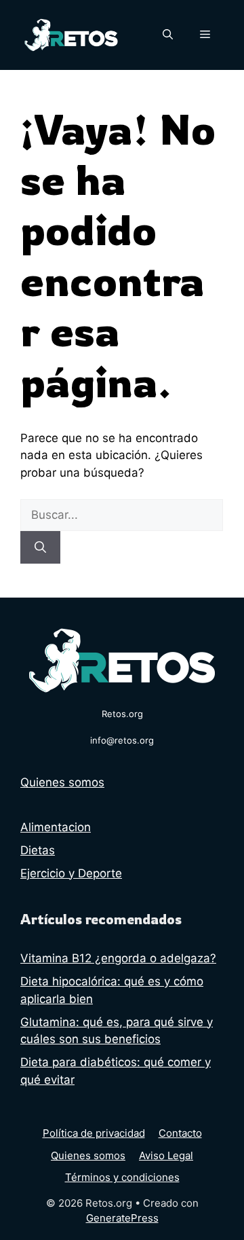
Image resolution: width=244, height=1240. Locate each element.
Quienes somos (62, 782)
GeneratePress (122, 1217)
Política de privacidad (94, 1133)
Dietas (37, 850)
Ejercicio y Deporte (71, 873)
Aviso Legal (166, 1155)
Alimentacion (55, 827)
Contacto (180, 1133)
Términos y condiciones (122, 1177)
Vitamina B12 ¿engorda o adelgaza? (118, 958)
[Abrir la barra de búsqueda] (167, 34)
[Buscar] (40, 547)
